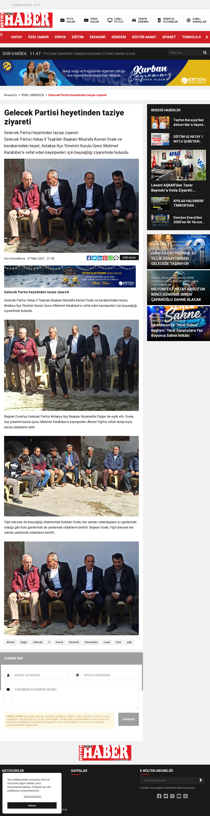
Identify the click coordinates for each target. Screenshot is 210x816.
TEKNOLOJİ (191, 37)
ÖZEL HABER (38, 37)
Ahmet (10, 642)
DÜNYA (60, 37)
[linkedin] (100, 259)
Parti (118, 642)
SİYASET (169, 37)
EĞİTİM (78, 37)
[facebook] (89, 259)
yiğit (129, 642)
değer (23, 642)
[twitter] (94, 259)
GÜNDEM (119, 37)
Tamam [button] (32, 805)
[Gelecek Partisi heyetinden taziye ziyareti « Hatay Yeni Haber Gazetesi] (26, 20)
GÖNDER (128, 719)
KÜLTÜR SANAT (144, 37)
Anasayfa (10, 95)
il (49, 642)
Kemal (59, 642)
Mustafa (74, 642)
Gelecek (38, 642)
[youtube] (179, 796)
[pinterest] (105, 259)
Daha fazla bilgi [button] (32, 796)
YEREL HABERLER (32, 95)
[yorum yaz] (116, 259)
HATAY (16, 37)
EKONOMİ (97, 37)
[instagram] (172, 796)
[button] (207, 37)
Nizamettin (91, 642)
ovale (107, 642)
